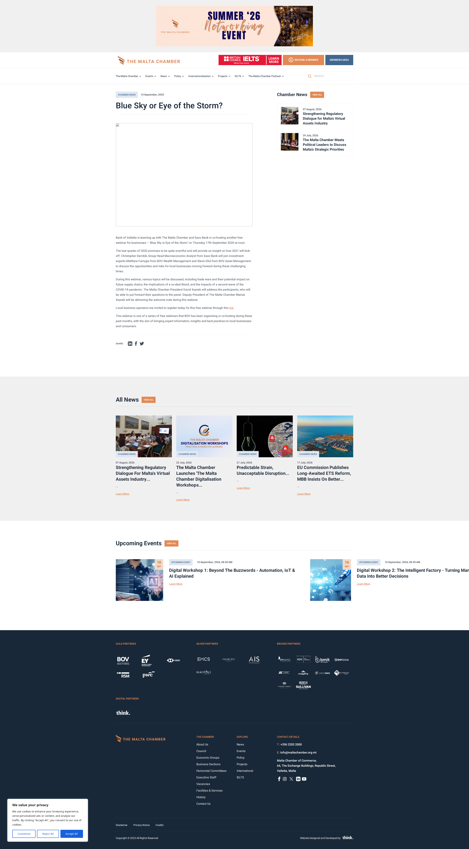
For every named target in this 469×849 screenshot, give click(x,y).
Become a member (306, 60)
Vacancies (203, 784)
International (245, 771)
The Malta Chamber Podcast (264, 76)
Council (201, 751)
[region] (47, 820)
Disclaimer (122, 825)
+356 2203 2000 (291, 744)
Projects (222, 76)
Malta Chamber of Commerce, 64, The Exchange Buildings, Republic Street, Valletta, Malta (306, 765)
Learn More (122, 494)
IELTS (238, 76)
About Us (202, 744)
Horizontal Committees (211, 771)
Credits (160, 825)
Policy (177, 76)
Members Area (339, 60)
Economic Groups (207, 758)
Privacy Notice (141, 825)
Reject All (48, 833)
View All (317, 94)
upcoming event (180, 562)
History (201, 797)
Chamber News (127, 94)
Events (149, 76)
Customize (24, 833)
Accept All (72, 833)
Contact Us (203, 804)
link (231, 308)
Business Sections (208, 764)
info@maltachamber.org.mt (298, 752)
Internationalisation (199, 76)
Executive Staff (206, 777)
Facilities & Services (209, 790)
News (163, 76)
